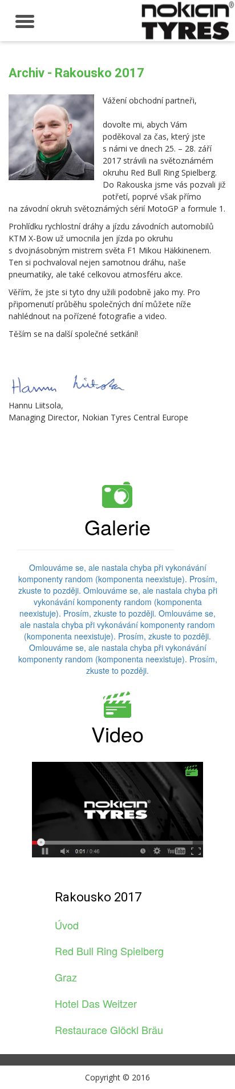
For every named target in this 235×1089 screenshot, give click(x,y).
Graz (66, 976)
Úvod (67, 924)
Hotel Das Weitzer (96, 1003)
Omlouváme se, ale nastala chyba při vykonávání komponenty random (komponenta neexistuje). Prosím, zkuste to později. (117, 579)
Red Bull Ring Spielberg (109, 950)
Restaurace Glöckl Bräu (109, 1029)
